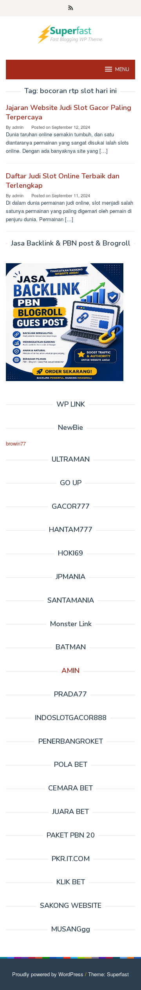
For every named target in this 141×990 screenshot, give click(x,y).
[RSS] (71, 8)
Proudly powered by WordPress (47, 974)
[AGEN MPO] (70, 33)
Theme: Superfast (108, 974)
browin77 (16, 443)
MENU (122, 69)
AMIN (70, 670)
